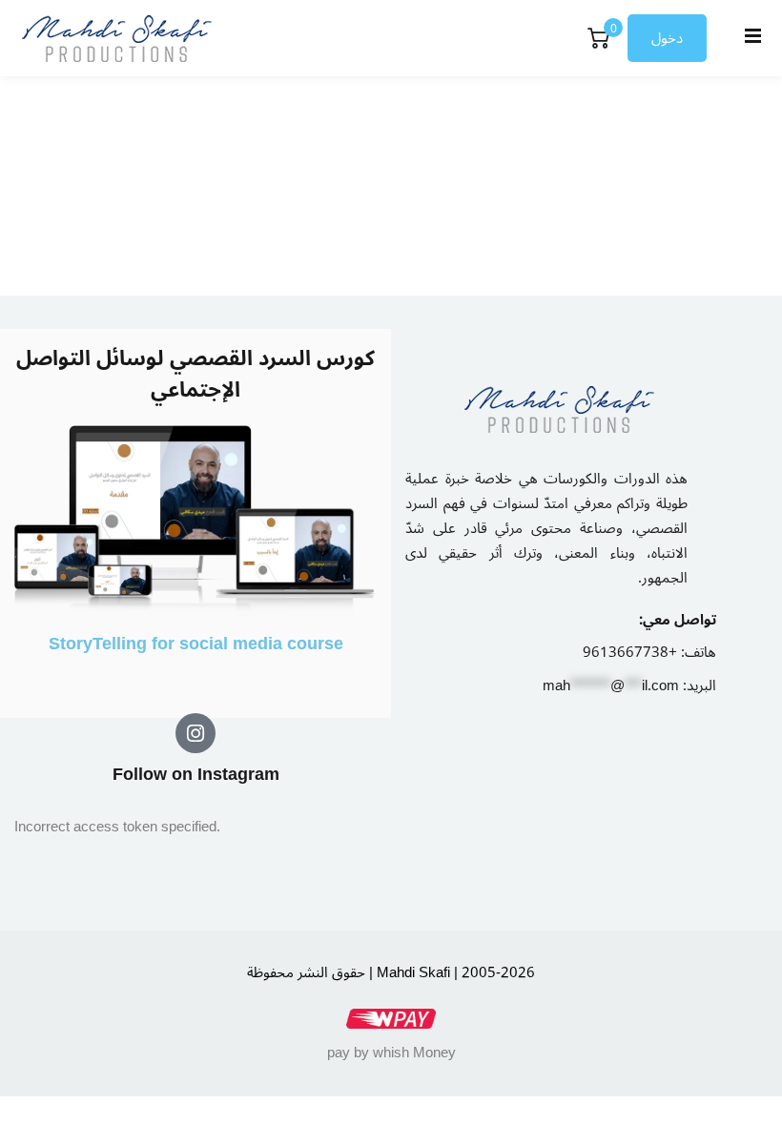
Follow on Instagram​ (196, 774)
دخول (667, 38)
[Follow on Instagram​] (195, 733)
